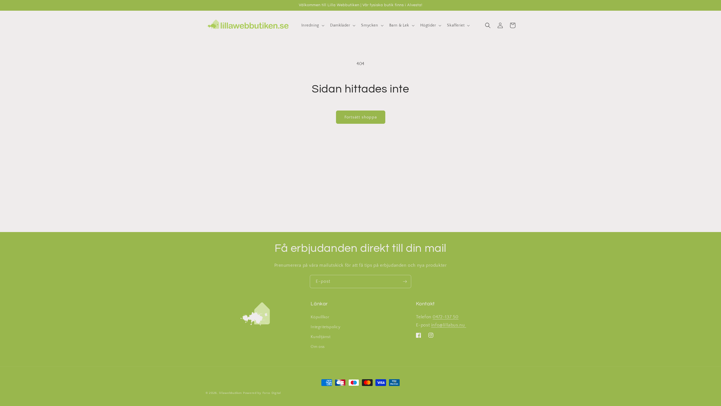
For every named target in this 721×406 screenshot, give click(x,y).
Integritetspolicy (325, 327)
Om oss (318, 347)
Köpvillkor (320, 317)
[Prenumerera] (405, 281)
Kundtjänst (320, 337)
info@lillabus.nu (448, 325)
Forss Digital (271, 393)
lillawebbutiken (230, 393)
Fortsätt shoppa (360, 117)
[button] (312, 25)
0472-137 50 (446, 316)
